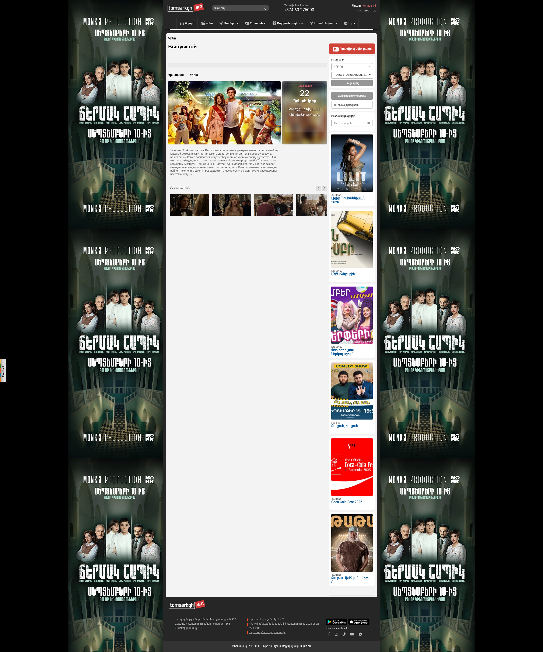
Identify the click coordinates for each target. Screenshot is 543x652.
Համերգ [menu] (230, 23)
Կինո (209, 23)
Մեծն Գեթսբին (343, 274)
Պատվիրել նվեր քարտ (355, 48)
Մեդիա (193, 75)
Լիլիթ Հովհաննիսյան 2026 (348, 200)
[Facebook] (329, 634)
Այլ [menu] (350, 23)
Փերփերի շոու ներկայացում (342, 352)
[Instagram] (336, 634)
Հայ (359, 10)
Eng (366, 10)
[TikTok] (344, 634)
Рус (374, 10)
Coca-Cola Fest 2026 (346, 502)
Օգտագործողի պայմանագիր (267, 632)
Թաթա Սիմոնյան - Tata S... (350, 580)
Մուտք (356, 5)
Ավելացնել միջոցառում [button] (351, 95)
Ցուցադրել (352, 83)
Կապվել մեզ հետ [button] (347, 105)
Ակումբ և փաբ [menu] (324, 23)
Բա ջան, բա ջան (344, 426)
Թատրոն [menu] (256, 23)
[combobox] (352, 66)
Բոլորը (189, 23)
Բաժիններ (337, 60)
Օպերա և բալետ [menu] (289, 23)
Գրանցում (369, 5)
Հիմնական (176, 75)
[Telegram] (360, 634)
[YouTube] (352, 634)
